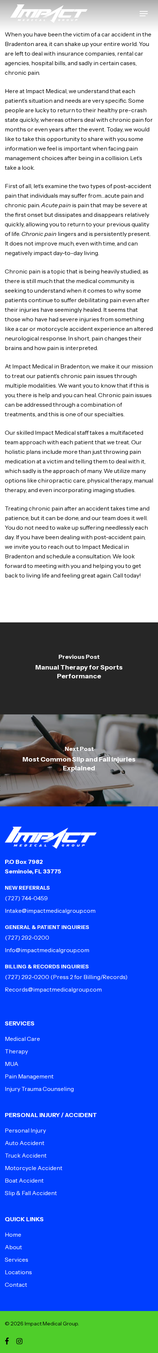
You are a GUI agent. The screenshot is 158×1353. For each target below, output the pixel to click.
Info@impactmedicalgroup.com (47, 950)
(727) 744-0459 (26, 898)
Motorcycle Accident (33, 1168)
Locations (18, 1272)
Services (16, 1259)
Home (13, 1234)
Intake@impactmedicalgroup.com (50, 910)
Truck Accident (26, 1155)
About (13, 1247)
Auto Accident (24, 1143)
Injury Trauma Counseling (39, 1088)
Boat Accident (24, 1180)
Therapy (16, 1051)
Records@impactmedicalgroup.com (53, 989)
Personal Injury (25, 1130)
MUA (11, 1063)
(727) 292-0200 (27, 937)
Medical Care (22, 1038)
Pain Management (29, 1076)
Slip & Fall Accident (31, 1193)
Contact (16, 1284)
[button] (144, 13)
